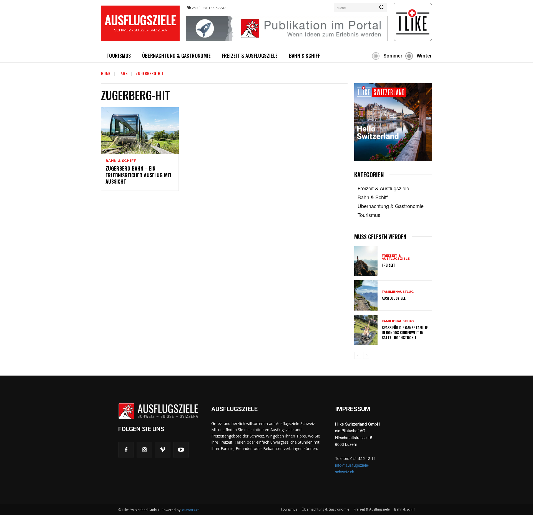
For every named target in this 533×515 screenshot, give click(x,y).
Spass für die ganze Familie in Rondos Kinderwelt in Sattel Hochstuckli (405, 332)
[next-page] (366, 355)
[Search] (381, 7)
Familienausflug (398, 291)
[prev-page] (357, 355)
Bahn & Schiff (120, 160)
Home (106, 73)
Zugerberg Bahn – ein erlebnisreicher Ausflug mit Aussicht (138, 175)
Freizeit (388, 265)
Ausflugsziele (394, 298)
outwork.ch (191, 510)
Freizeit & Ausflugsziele (396, 257)
